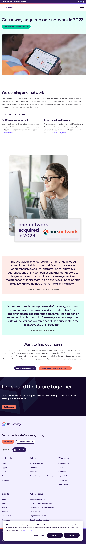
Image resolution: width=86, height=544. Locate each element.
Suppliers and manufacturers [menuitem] (40, 520)
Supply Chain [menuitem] (63, 476)
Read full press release (23, 368)
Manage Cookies (38, 535)
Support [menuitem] (9, 1)
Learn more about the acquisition (14, 26)
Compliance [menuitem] (6, 476)
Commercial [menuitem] (62, 480)
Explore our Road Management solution (53, 368)
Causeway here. (59, 133)
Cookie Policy (27, 530)
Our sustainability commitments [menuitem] (41, 476)
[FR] (83, 2)
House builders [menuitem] (35, 512)
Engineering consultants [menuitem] (38, 516)
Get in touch (9, 407)
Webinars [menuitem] (5, 512)
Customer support (24, 441)
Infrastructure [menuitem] (63, 484)
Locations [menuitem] (5, 480)
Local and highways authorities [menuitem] (41, 503)
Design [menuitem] (60, 468)
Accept (54, 535)
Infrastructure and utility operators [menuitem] (42, 507)
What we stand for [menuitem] (36, 463)
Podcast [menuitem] (5, 507)
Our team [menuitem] (33, 472)
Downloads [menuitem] (6, 520)
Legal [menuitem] (4, 472)
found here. (8, 133)
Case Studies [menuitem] (6, 516)
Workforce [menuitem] (62, 472)
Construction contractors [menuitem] (39, 499)
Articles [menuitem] (4, 499)
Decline (71, 535)
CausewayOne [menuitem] (63, 463)
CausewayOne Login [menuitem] (19, 1)
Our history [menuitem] (34, 468)
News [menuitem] (4, 503)
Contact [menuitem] (5, 463)
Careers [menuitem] (4, 1)
